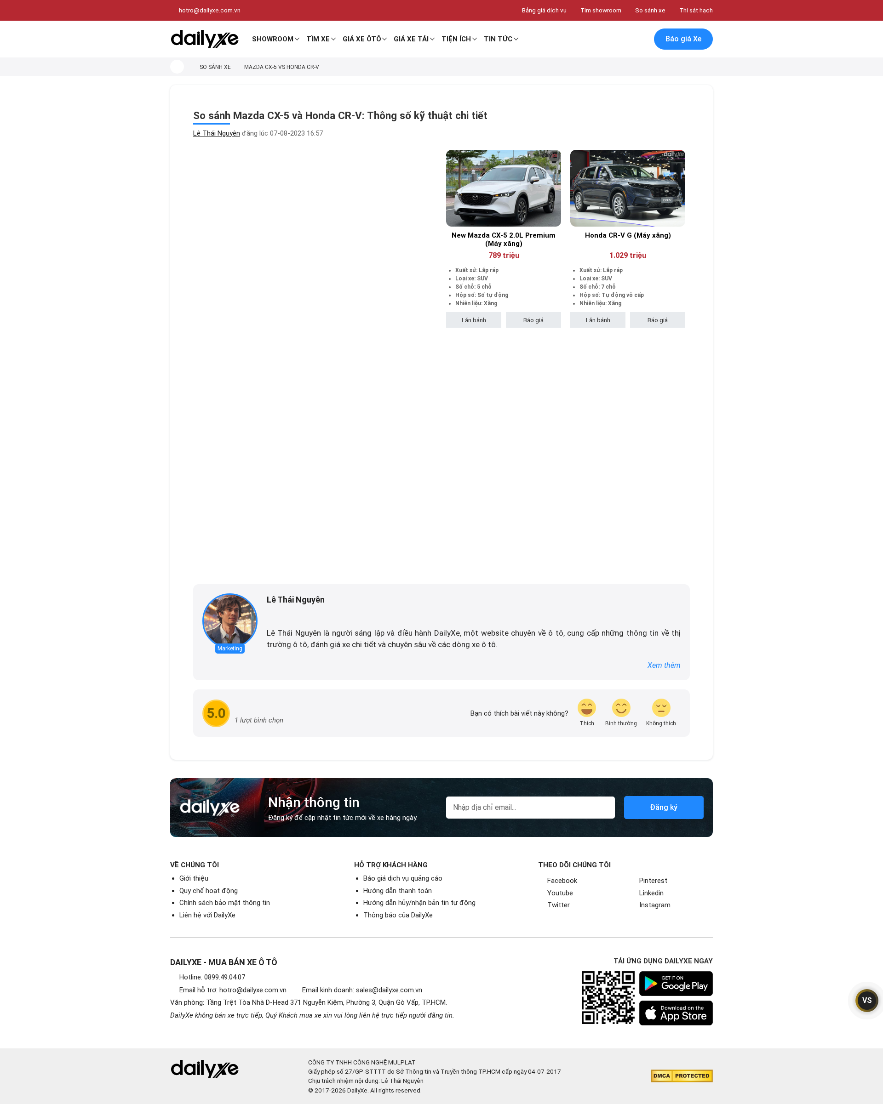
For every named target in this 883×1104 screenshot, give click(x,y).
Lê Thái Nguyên (216, 133)
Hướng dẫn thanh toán (397, 891)
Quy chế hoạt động (208, 891)
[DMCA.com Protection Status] (682, 1076)
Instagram (655, 905)
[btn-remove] (554, 156)
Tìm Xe (318, 39)
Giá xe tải (411, 39)
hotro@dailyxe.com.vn (210, 10)
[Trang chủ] (177, 67)
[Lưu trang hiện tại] (620, 39)
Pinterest (653, 880)
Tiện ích (456, 39)
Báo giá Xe (683, 38)
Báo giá (533, 320)
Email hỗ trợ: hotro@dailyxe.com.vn (233, 990)
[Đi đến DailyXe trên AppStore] (676, 1013)
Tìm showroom (600, 10)
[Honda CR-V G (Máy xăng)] (627, 188)
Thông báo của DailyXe (398, 915)
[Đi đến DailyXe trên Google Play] (676, 983)
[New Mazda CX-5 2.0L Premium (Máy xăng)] (503, 188)
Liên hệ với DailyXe (207, 915)
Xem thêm (664, 665)
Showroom (272, 39)
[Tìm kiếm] (601, 39)
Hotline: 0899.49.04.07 (212, 977)
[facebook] (271, 615)
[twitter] (284, 615)
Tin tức (498, 39)
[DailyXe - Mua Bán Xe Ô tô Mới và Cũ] (204, 39)
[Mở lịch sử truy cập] (639, 39)
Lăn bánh (474, 320)
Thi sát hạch (696, 10)
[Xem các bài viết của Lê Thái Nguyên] (230, 621)
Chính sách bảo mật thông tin (224, 903)
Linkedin (651, 893)
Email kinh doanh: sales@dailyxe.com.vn (362, 990)
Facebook (562, 880)
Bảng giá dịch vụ (544, 10)
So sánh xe (650, 10)
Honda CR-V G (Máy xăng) (628, 235)
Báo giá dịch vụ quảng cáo (402, 878)
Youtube (560, 893)
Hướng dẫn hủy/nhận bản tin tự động (419, 903)
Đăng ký (663, 807)
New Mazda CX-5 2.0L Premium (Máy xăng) (504, 239)
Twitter (558, 905)
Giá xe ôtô (362, 39)
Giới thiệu (193, 878)
